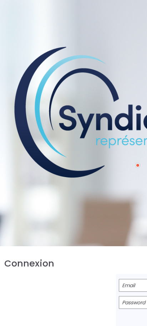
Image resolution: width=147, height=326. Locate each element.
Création (139, 165)
